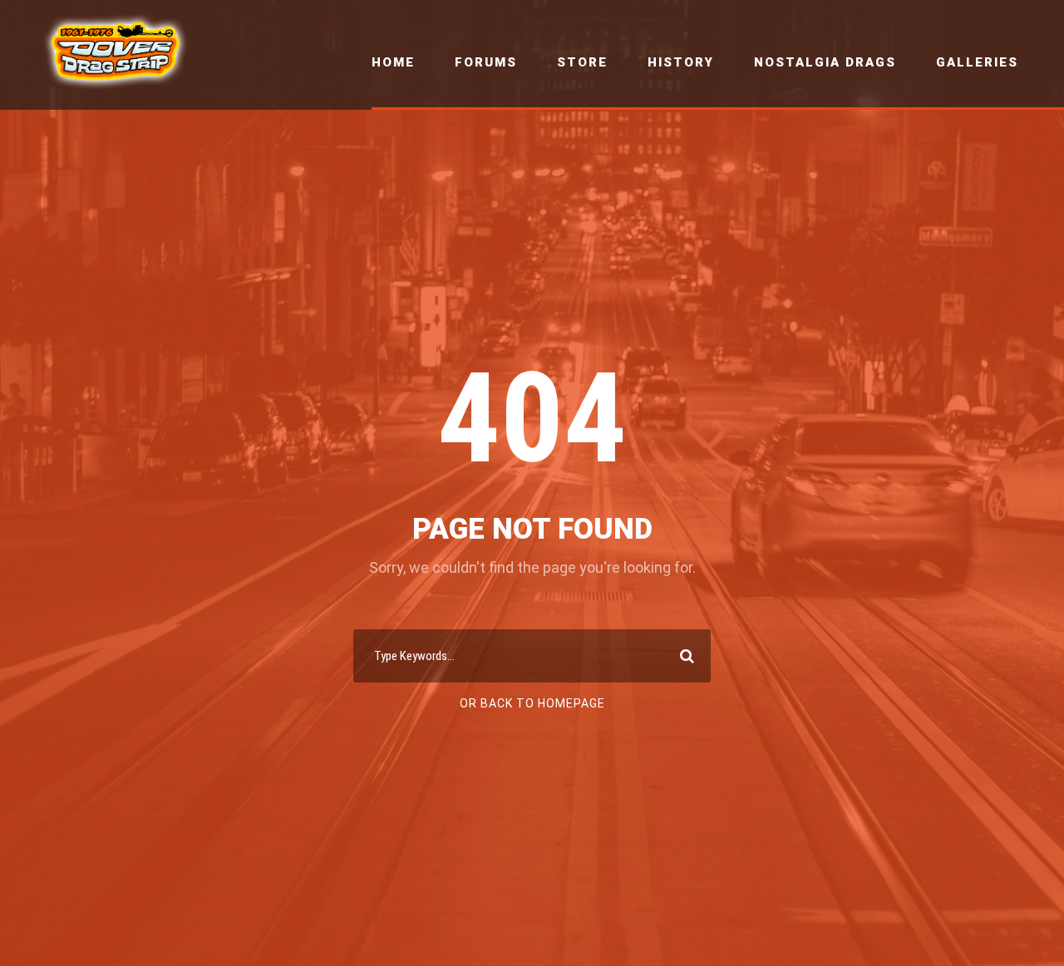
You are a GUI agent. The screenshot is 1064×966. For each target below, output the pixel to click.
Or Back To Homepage (532, 703)
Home (393, 62)
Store (582, 62)
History (681, 62)
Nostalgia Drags (825, 62)
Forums (486, 62)
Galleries (977, 62)
